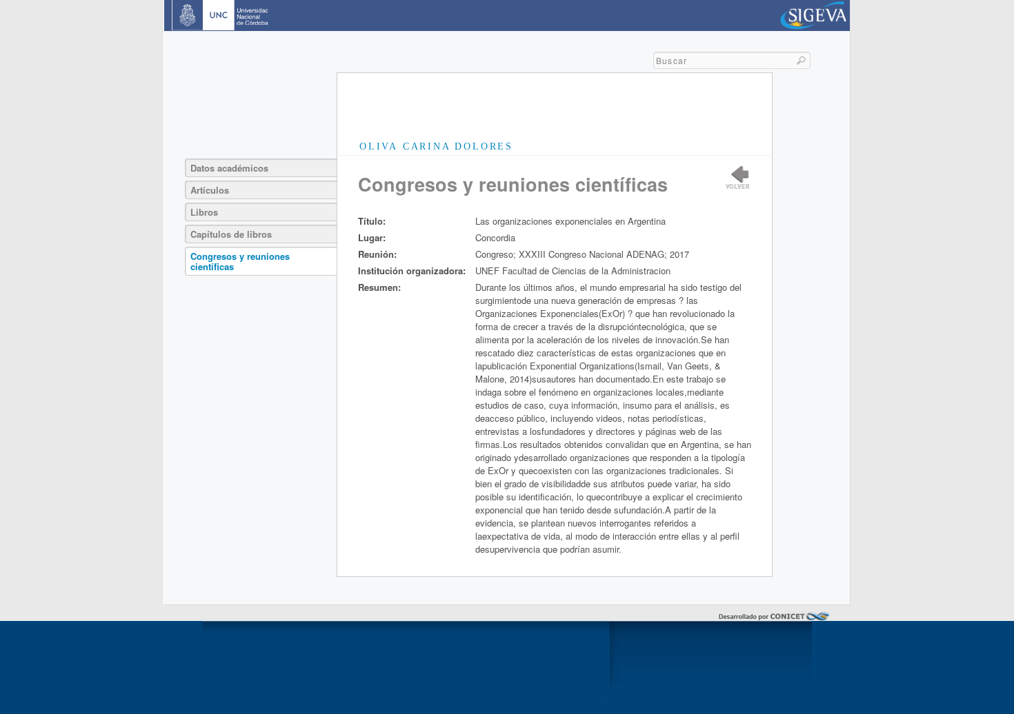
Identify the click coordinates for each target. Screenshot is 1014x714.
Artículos (209, 189)
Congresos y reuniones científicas (240, 261)
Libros (204, 211)
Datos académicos (229, 167)
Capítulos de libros (231, 234)
